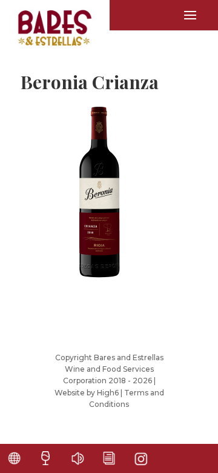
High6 (108, 392)
